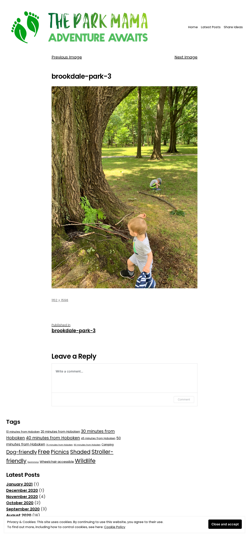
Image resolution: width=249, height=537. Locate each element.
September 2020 (23, 509)
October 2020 (19, 503)
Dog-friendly (21, 451)
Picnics (60, 452)
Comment (184, 399)
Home (193, 27)
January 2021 (19, 484)
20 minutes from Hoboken (60, 431)
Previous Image (67, 57)
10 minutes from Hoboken (23, 432)
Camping (108, 444)
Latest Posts (211, 27)
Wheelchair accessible (57, 461)
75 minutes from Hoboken (59, 444)
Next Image (185, 57)
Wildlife (85, 461)
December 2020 (22, 490)
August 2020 (18, 515)
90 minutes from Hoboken (87, 444)
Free (44, 452)
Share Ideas (233, 27)
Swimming (33, 462)
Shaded (80, 451)
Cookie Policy (114, 527)
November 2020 (22, 496)
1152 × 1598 (60, 300)
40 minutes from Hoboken (53, 438)
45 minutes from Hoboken (98, 438)
